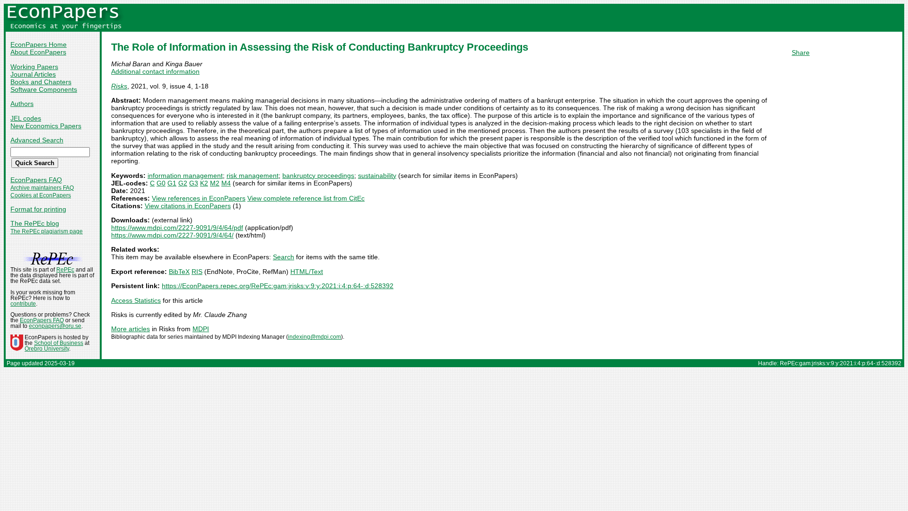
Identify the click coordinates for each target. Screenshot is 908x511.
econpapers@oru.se (55, 326)
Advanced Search (36, 140)
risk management (253, 175)
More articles (130, 329)
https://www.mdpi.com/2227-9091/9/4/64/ (172, 235)
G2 (182, 183)
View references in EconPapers (198, 198)
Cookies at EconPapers (40, 195)
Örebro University (47, 349)
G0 (161, 183)
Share (801, 52)
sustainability (377, 175)
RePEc (65, 270)
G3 (193, 183)
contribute (23, 304)
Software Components (43, 89)
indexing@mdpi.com (314, 337)
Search (283, 257)
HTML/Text (306, 271)
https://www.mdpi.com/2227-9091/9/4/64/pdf (177, 227)
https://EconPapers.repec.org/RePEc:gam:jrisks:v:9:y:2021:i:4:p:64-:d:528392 (277, 286)
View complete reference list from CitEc (306, 198)
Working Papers (34, 66)
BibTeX (179, 271)
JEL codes (25, 118)
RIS (197, 271)
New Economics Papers (45, 126)
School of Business (58, 343)
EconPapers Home (38, 44)
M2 (214, 183)
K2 (204, 183)
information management (185, 175)
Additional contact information (155, 71)
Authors (22, 103)
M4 (226, 183)
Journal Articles (33, 74)
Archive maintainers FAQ (42, 188)
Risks (119, 86)
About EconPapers (38, 52)
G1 (171, 183)
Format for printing (38, 209)
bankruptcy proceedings (318, 175)
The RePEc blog (34, 223)
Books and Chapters (40, 82)
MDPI (200, 329)
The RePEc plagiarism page (46, 231)
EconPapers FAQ (36, 180)
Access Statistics (136, 300)
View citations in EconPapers (188, 206)
